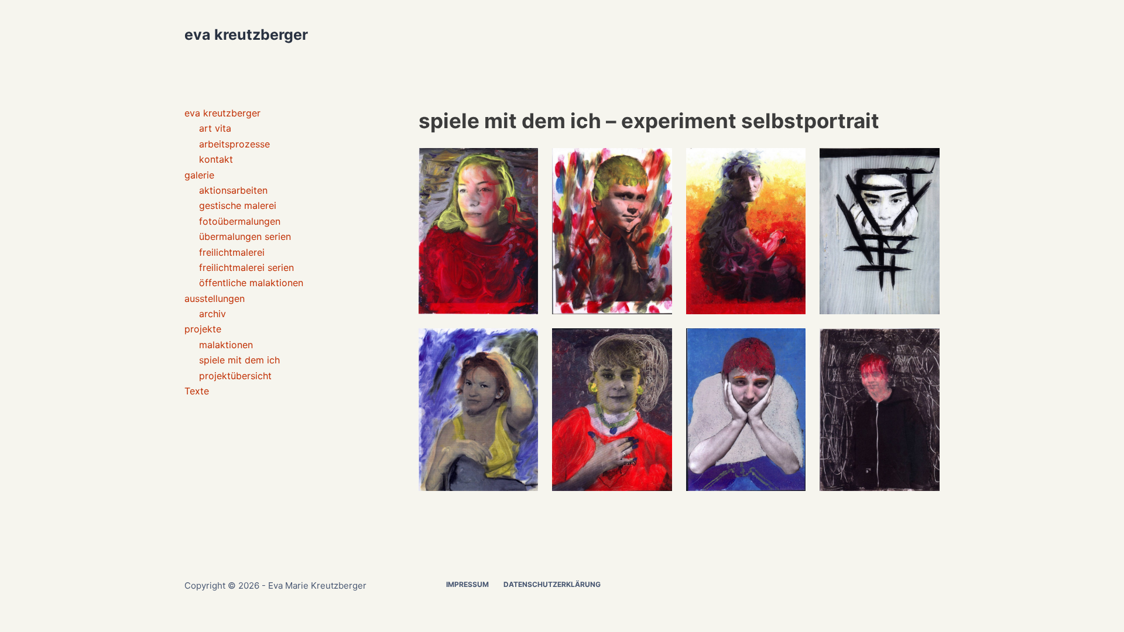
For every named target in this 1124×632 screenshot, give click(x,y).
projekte (202, 329)
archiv (212, 314)
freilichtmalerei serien (246, 267)
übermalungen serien (245, 236)
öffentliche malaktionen (251, 282)
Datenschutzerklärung (552, 584)
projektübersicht (235, 376)
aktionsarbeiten (233, 190)
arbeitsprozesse (234, 144)
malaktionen (226, 345)
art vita (215, 128)
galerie (199, 175)
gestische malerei (237, 205)
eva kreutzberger (246, 34)
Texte (196, 391)
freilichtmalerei (232, 252)
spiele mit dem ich (239, 360)
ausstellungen (214, 298)
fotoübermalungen (239, 221)
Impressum (467, 584)
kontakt (216, 159)
